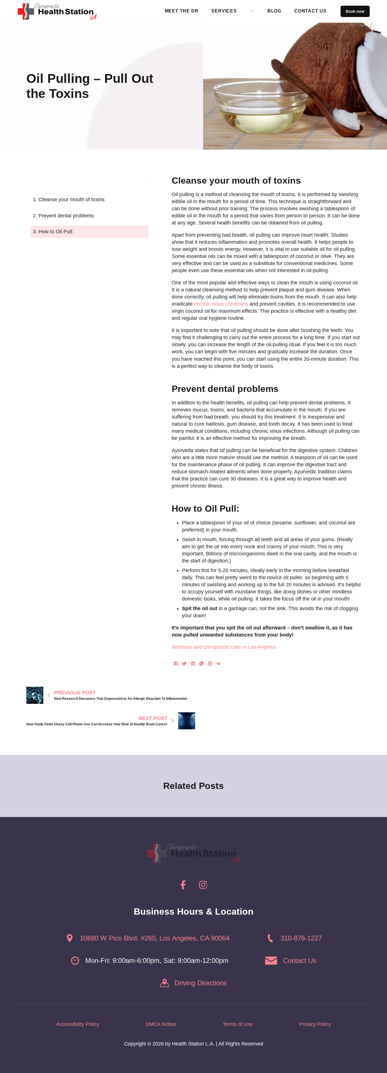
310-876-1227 (301, 938)
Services (224, 11)
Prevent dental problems (66, 216)
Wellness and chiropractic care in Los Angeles (224, 647)
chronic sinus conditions (221, 304)
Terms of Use (238, 1024)
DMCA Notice (161, 1024)
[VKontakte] (218, 663)
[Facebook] (176, 663)
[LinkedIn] (193, 663)
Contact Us (310, 11)
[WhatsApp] (201, 663)
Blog (274, 11)
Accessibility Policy (77, 1024)
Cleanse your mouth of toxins (72, 199)
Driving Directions (201, 982)
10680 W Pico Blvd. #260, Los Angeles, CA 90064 (154, 938)
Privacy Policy (315, 1024)
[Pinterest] (210, 663)
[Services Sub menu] (252, 11)
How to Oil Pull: (56, 231)
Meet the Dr (182, 11)
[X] (184, 663)
